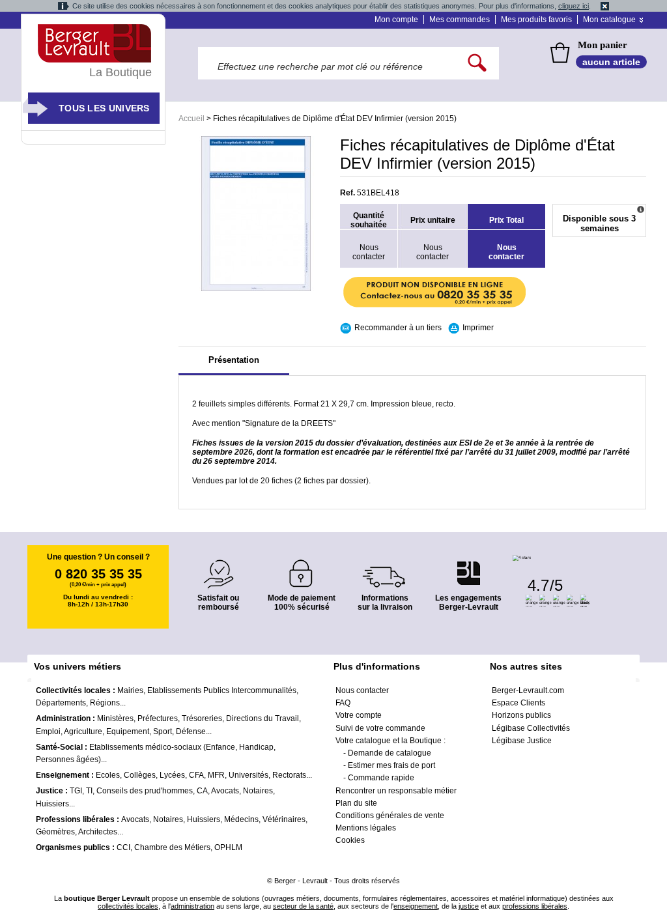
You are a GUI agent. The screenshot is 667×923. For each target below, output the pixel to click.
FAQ (342, 702)
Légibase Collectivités (531, 728)
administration (192, 906)
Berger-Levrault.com (528, 690)
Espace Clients (518, 702)
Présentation (233, 360)
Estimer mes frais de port (391, 765)
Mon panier (602, 45)
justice (469, 906)
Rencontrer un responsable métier (396, 790)
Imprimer (478, 327)
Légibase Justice (522, 740)
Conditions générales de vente (389, 815)
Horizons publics (521, 715)
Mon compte (396, 19)
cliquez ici (573, 6)
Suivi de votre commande (380, 728)
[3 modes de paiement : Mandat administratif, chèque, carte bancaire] (302, 569)
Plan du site (356, 803)
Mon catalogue (609, 19)
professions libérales (534, 906)
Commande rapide (381, 777)
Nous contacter (362, 690)
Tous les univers (104, 108)
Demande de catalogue (389, 753)
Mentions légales (365, 827)
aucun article (611, 62)
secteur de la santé (303, 906)
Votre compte (358, 715)
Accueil (191, 118)
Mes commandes (459, 19)
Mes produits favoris (536, 19)
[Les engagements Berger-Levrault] (468, 566)
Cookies (350, 840)
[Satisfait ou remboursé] (218, 566)
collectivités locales (128, 906)
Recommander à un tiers (398, 327)
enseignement (415, 906)
